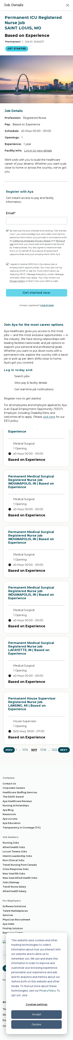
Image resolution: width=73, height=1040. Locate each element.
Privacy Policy (47, 990)
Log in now (47, 305)
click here (49, 417)
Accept (36, 1014)
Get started (16, 48)
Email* (11, 213)
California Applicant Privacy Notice (32, 240)
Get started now (36, 292)
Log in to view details (38, 150)
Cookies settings (36, 1004)
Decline (36, 1024)
